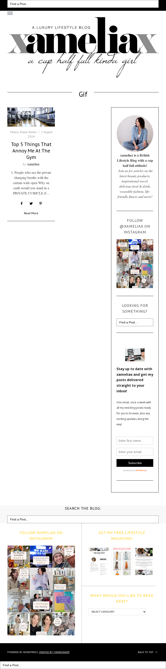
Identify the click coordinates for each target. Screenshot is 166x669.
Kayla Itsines (28, 132)
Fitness (14, 132)
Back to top (146, 652)
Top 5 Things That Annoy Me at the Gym (31, 150)
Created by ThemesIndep (54, 652)
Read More (31, 213)
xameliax (33, 164)
